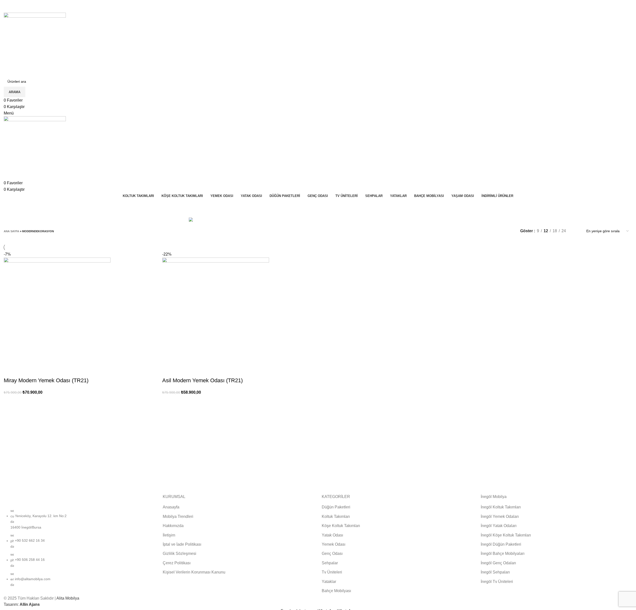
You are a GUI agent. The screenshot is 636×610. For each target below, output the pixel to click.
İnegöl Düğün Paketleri (501, 544)
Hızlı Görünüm (23, 370)
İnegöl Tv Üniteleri (497, 581)
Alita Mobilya (67, 598)
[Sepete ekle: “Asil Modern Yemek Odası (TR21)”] (168, 370)
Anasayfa (171, 507)
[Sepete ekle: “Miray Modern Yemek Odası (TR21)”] (10, 370)
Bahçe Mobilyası (336, 591)
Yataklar (329, 581)
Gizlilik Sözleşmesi (179, 553)
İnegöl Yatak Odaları (499, 526)
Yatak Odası (332, 535)
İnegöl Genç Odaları (498, 563)
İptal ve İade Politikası (182, 544)
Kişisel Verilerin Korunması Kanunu (194, 572)
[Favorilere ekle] (50, 370)
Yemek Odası (333, 544)
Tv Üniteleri (332, 572)
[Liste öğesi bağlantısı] (79, 550)
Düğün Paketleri (336, 507)
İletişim (169, 535)
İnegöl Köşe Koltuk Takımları (506, 535)
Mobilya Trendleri (178, 516)
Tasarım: (22, 604)
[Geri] (281, 206)
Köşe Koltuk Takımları (341, 526)
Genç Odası (332, 553)
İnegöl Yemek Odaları (500, 516)
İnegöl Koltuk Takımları (501, 507)
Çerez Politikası (177, 563)
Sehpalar (330, 563)
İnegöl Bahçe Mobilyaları (502, 553)
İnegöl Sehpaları (495, 572)
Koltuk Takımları (336, 516)
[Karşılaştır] (37, 370)
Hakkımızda (173, 526)
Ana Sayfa (11, 231)
